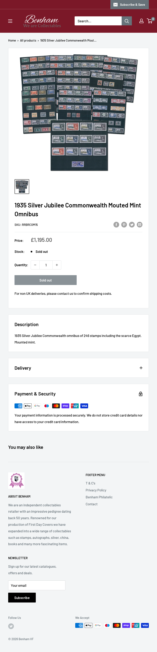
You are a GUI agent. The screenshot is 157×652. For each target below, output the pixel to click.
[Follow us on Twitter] (11, 626)
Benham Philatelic (99, 497)
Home (12, 40)
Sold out (45, 280)
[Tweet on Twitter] (132, 224)
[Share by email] (139, 224)
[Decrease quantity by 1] (35, 265)
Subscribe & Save (132, 4)
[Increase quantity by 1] (57, 265)
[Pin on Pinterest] (124, 224)
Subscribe (22, 598)
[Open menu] (10, 21)
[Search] (127, 20)
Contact (92, 504)
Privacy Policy (96, 490)
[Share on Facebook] (116, 224)
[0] (149, 20)
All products (28, 40)
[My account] (141, 21)
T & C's (90, 483)
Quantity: (21, 265)
